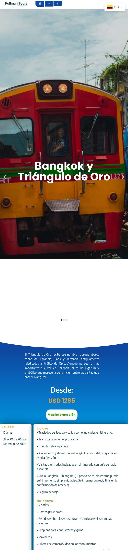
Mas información (62, 415)
